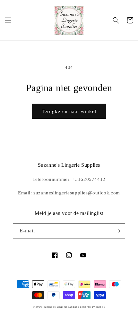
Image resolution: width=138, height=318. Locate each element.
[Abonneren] (118, 230)
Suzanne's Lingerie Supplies (61, 306)
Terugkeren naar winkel (69, 111)
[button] (8, 20)
